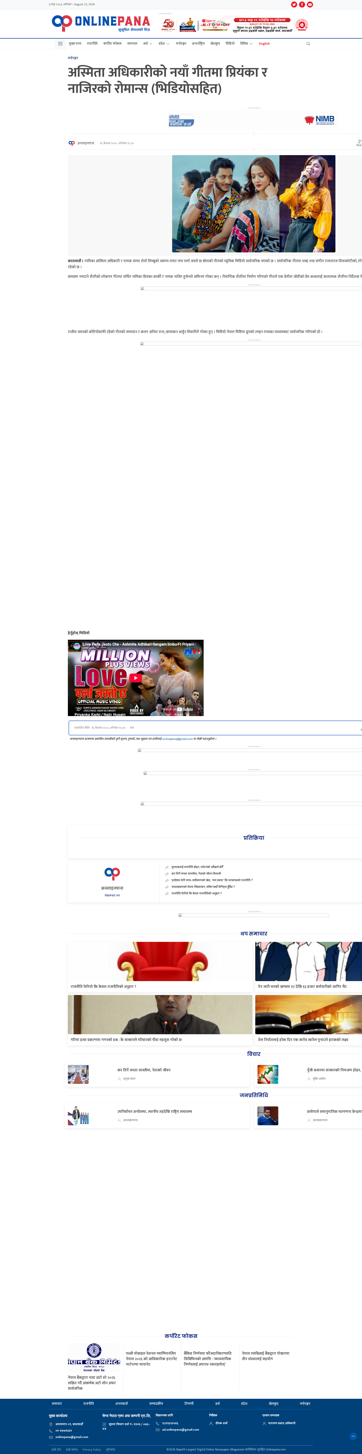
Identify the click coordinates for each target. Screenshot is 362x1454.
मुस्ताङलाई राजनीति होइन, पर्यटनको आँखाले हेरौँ (197, 867)
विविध (244, 44)
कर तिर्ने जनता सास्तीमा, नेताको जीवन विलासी (196, 873)
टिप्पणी (189, 1404)
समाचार (132, 44)
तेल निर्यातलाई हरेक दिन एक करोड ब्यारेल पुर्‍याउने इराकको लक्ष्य (303, 1040)
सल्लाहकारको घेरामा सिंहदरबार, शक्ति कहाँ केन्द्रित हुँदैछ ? (203, 887)
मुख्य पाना (75, 44)
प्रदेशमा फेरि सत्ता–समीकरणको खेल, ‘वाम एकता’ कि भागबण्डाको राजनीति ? (212, 880)
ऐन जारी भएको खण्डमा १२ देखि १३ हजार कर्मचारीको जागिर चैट (302, 987)
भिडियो (230, 44)
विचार (254, 1054)
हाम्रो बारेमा (72, 1449)
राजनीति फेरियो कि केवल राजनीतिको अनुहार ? (197, 893)
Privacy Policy (92, 1449)
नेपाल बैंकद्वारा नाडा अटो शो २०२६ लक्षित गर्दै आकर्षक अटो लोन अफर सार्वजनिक (92, 1383)
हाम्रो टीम (56, 1449)
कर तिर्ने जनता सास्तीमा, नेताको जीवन (143, 1070)
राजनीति (92, 44)
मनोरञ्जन (181, 44)
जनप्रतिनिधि (254, 1095)
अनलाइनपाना (85, 143)
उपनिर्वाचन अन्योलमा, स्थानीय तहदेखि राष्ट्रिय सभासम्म (154, 1112)
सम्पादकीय (156, 1404)
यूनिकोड (110, 1449)
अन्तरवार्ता (121, 1404)
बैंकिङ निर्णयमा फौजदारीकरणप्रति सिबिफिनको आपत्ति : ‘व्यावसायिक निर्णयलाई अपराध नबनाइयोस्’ (208, 1359)
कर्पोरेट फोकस (112, 44)
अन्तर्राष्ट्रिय (198, 44)
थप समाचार (253, 933)
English (264, 44)
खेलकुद (215, 44)
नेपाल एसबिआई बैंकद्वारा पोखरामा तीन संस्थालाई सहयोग (265, 1356)
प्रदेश (162, 44)
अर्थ (145, 44)
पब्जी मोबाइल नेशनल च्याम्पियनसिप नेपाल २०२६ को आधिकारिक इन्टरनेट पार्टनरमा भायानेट (151, 1359)
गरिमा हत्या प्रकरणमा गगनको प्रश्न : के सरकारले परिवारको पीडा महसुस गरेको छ (126, 1040)
